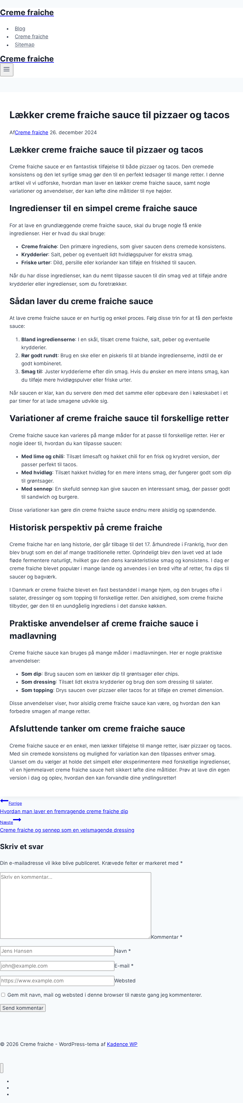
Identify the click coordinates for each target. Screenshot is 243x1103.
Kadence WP (122, 1044)
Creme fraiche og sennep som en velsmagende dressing (67, 826)
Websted (125, 981)
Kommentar (167, 937)
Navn (122, 951)
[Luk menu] (1, 1068)
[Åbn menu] (6, 69)
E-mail (124, 966)
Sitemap (24, 45)
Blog (20, 28)
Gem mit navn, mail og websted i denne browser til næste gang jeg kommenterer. (104, 995)
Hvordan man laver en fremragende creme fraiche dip (64, 807)
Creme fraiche (31, 36)
